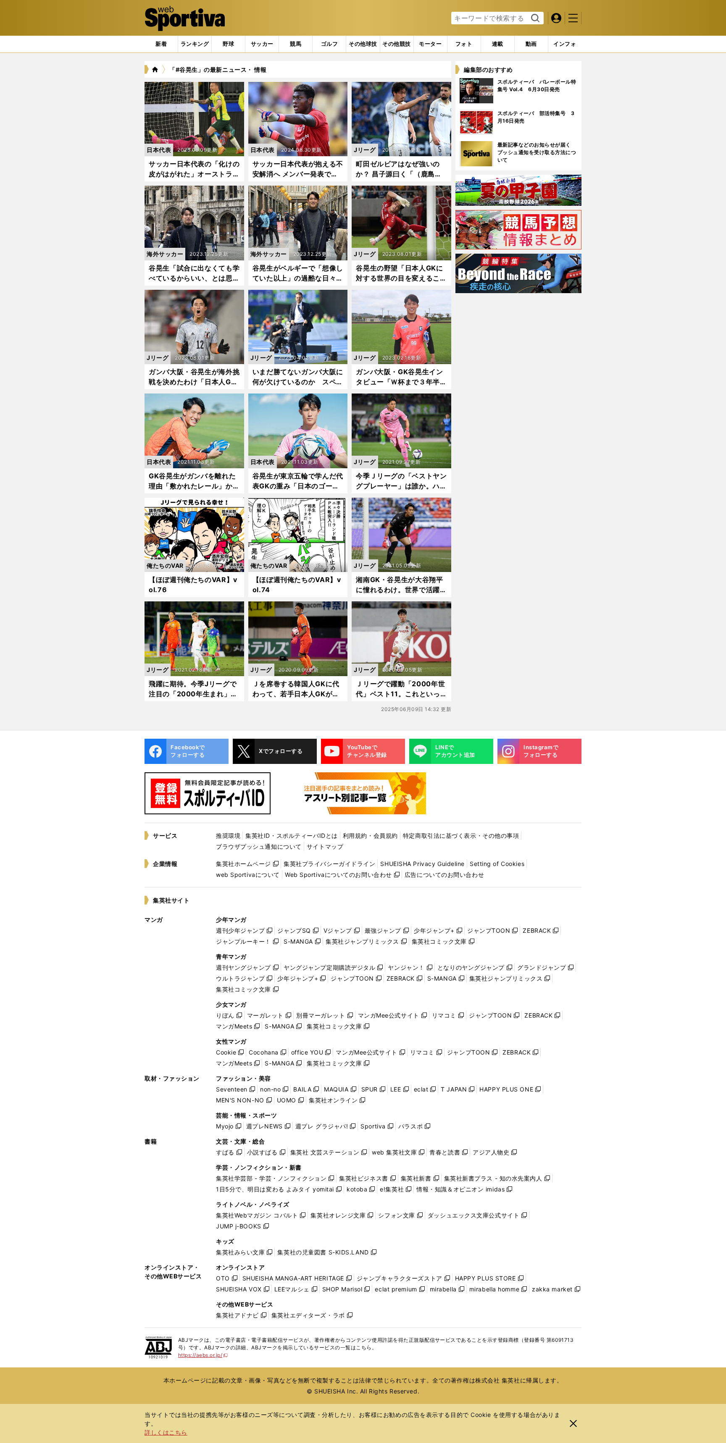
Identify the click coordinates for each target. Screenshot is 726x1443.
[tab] (228, 44)
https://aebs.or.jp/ (203, 1355)
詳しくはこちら (166, 1432)
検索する (534, 18)
